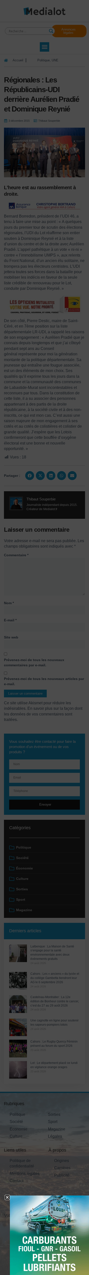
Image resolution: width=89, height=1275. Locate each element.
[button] (7, 1197)
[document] (44, 637)
